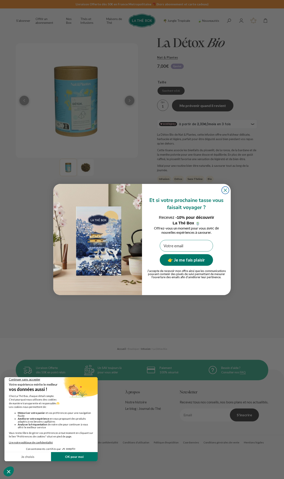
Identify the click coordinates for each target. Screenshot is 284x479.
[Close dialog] (225, 190)
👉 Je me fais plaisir (186, 259)
